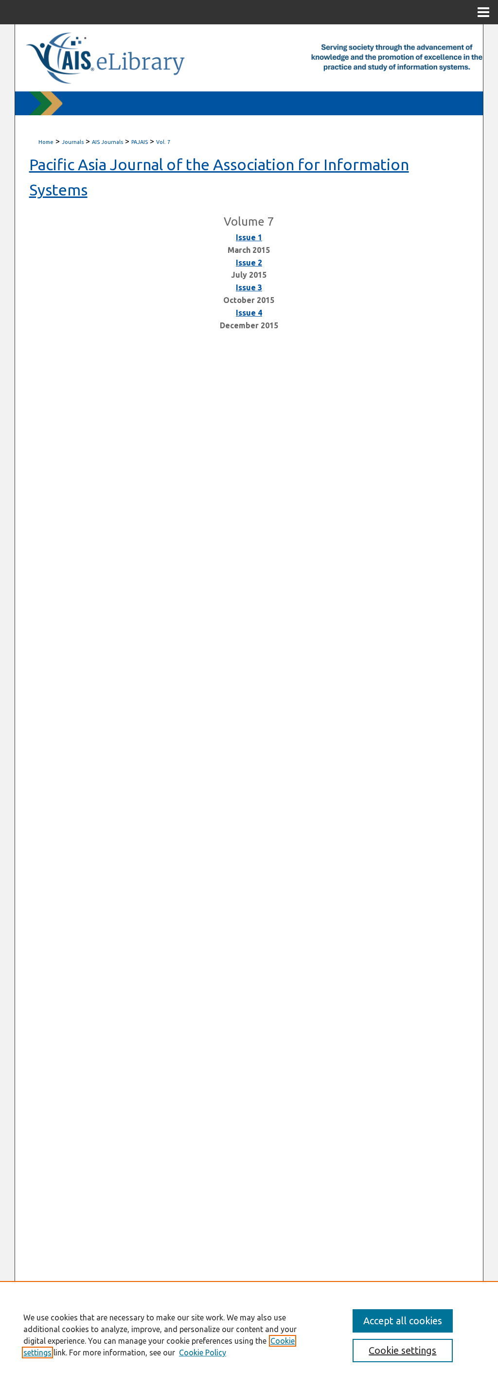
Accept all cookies (402, 1320)
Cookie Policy (202, 1352)
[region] (249, 1334)
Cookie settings (402, 1350)
